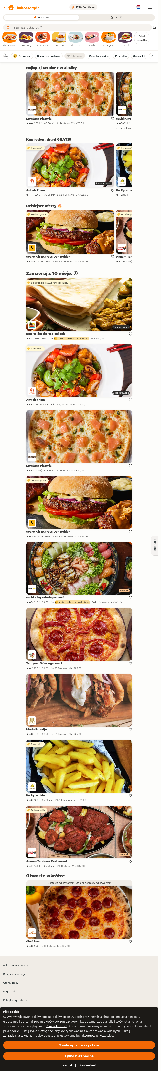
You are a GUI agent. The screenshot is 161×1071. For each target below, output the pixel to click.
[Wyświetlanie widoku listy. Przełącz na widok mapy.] (154, 28)
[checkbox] (9, 39)
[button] (21, 7)
